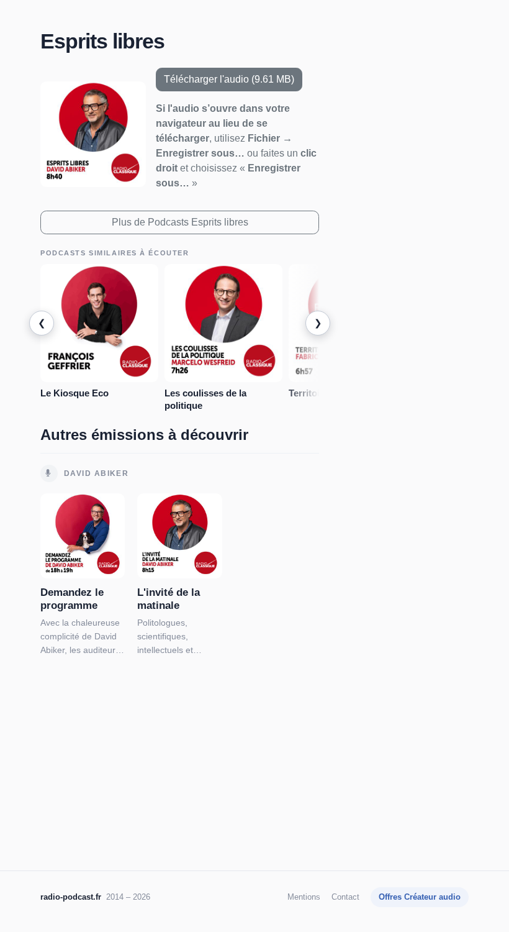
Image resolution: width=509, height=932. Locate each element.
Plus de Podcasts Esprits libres (180, 222)
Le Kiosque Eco (74, 393)
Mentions (303, 897)
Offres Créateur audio (420, 897)
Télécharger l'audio (229, 79)
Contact (345, 897)
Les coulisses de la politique (205, 399)
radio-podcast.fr (70, 897)
